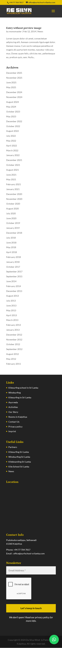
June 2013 (11, 305)
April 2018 (11, 252)
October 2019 (13, 223)
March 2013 (12, 320)
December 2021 (14, 160)
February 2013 (13, 325)
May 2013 (11, 310)
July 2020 (11, 213)
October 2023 (13, 111)
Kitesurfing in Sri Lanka (19, 397)
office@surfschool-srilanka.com (29, 553)
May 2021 (11, 179)
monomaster (15, 31)
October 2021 (13, 165)
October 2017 (13, 266)
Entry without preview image (23, 28)
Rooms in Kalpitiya (17, 416)
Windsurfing (14, 392)
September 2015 (14, 276)
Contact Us (13, 421)
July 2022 (11, 135)
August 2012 (12, 354)
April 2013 (11, 315)
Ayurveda (13, 402)
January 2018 (13, 262)
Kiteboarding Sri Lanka (19, 461)
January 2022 (13, 155)
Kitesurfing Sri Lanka (18, 452)
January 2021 (13, 189)
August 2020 (12, 208)
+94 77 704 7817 (22, 549)
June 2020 (11, 218)
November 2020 (14, 199)
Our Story (13, 412)
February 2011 (13, 363)
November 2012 (14, 339)
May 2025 (11, 87)
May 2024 (11, 106)
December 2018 (14, 232)
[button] (54, 639)
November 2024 (14, 97)
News (40, 31)
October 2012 (13, 344)
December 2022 (14, 121)
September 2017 (14, 271)
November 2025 (14, 77)
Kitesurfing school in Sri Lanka (23, 387)
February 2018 (13, 257)
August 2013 (12, 295)
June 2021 (11, 174)
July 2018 (11, 237)
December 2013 (14, 291)
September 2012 (14, 349)
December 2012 (14, 334)
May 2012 (11, 359)
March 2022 (12, 150)
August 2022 (12, 131)
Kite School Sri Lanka (18, 466)
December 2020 (14, 194)
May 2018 (11, 247)
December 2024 (14, 92)
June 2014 (11, 281)
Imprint (12, 431)
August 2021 (12, 169)
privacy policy (42, 617)
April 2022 (11, 145)
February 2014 (13, 286)
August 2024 (12, 102)
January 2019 (13, 228)
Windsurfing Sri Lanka (19, 456)
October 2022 (13, 126)
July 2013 (11, 300)
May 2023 (11, 116)
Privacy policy (15, 426)
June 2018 (11, 242)
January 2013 (13, 329)
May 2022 (11, 140)
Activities (13, 407)
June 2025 (11, 82)
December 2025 (14, 72)
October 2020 (13, 203)
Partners (12, 447)
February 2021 (13, 184)
